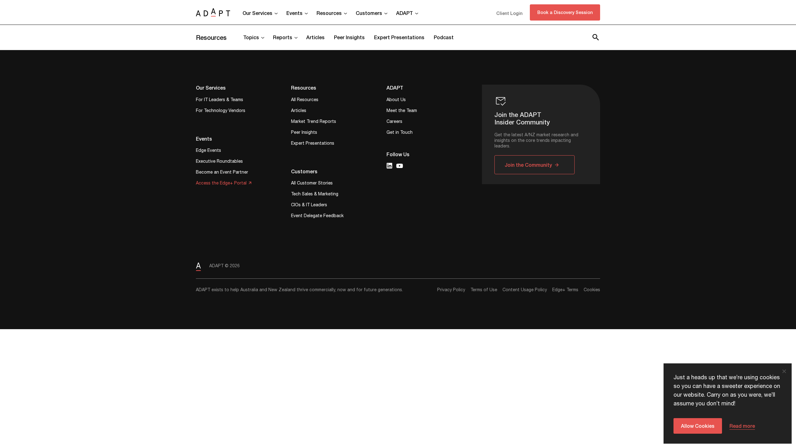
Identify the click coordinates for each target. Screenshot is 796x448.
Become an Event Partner (222, 173)
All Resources (304, 100)
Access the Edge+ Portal (221, 184)
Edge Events (208, 151)
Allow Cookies (698, 426)
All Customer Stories (312, 184)
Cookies (592, 290)
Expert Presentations (399, 37)
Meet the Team (401, 111)
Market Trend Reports (313, 122)
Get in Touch (399, 133)
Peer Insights (349, 37)
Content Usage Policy (524, 290)
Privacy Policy (451, 290)
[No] (784, 371)
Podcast (444, 37)
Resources (211, 37)
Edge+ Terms (565, 290)
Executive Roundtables (219, 162)
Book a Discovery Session (565, 12)
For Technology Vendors (220, 111)
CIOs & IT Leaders (309, 205)
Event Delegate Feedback (317, 216)
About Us (396, 100)
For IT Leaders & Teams (219, 100)
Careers (394, 122)
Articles (315, 37)
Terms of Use (483, 290)
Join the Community (528, 165)
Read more (742, 426)
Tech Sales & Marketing (314, 195)
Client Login (509, 13)
